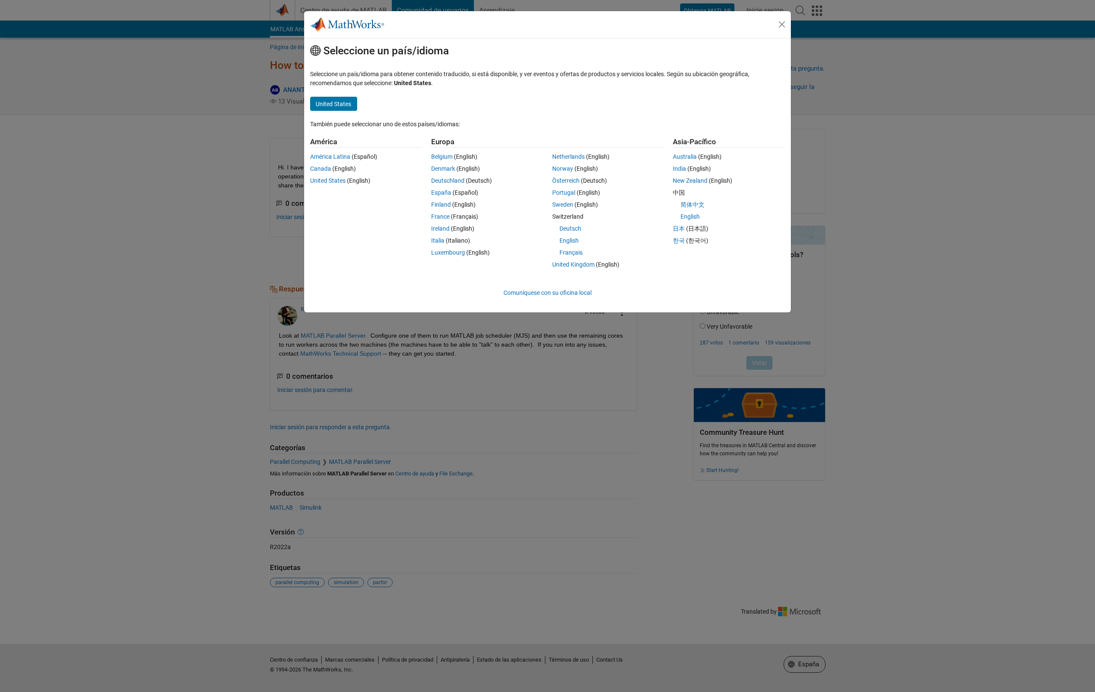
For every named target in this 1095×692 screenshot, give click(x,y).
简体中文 (692, 204)
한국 (679, 240)
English (569, 240)
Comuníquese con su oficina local (547, 292)
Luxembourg (448, 252)
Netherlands (568, 156)
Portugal (563, 192)
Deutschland (448, 180)
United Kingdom (573, 264)
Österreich (566, 180)
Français (571, 252)
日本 (679, 228)
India (679, 168)
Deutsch (570, 228)
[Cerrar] (782, 24)
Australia (685, 156)
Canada (320, 168)
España (441, 192)
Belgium (442, 156)
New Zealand (690, 180)
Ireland (440, 228)
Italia (437, 240)
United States (328, 180)
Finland (441, 204)
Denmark (443, 168)
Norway (562, 168)
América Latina (330, 156)
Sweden (562, 204)
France (440, 216)
